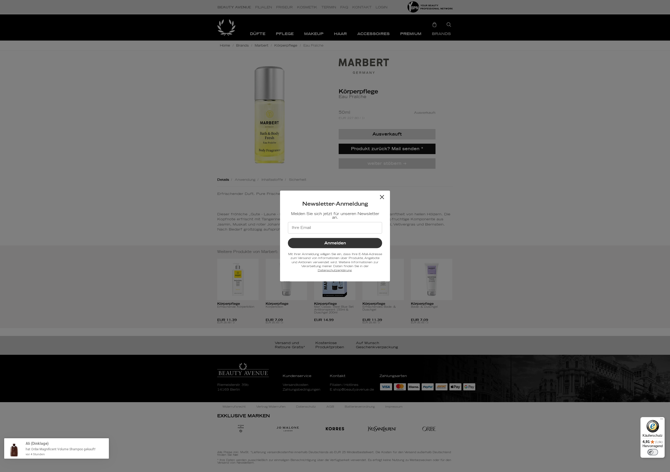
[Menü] (661, 420)
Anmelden (335, 243)
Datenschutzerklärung (334, 270)
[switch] (652, 452)
